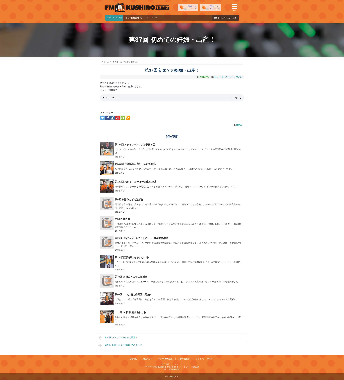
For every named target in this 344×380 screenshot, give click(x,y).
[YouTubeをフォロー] (117, 118)
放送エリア (147, 359)
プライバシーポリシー (205, 359)
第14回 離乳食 (122, 219)
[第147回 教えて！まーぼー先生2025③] (107, 186)
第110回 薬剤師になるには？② (132, 257)
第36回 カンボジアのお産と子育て (121, 337)
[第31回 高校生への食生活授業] (107, 281)
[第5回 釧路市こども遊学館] (107, 203)
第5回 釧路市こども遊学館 (129, 199)
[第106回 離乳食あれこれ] (107, 316)
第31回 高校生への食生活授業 (131, 276)
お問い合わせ (184, 359)
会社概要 (133, 359)
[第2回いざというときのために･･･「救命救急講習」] (107, 242)
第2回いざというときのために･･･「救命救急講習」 (143, 238)
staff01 (239, 125)
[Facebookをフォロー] (107, 118)
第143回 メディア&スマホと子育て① (135, 144)
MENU (234, 10)
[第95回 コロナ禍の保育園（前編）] (107, 298)
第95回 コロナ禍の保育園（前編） (133, 294)
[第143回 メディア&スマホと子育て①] (107, 148)
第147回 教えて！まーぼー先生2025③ (135, 181)
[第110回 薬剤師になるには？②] (107, 261)
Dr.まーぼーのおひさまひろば (228, 77)
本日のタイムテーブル (226, 18)
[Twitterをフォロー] (102, 118)
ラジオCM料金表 (165, 359)
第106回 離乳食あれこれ (130, 312)
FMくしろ (137, 7)
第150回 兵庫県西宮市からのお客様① (135, 163)
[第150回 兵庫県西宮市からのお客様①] (107, 168)
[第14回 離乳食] (107, 223)
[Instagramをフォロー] (112, 118)
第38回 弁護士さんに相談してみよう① (123, 345)
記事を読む (119, 156)
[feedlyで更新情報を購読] (123, 118)
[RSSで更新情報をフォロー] (128, 118)
